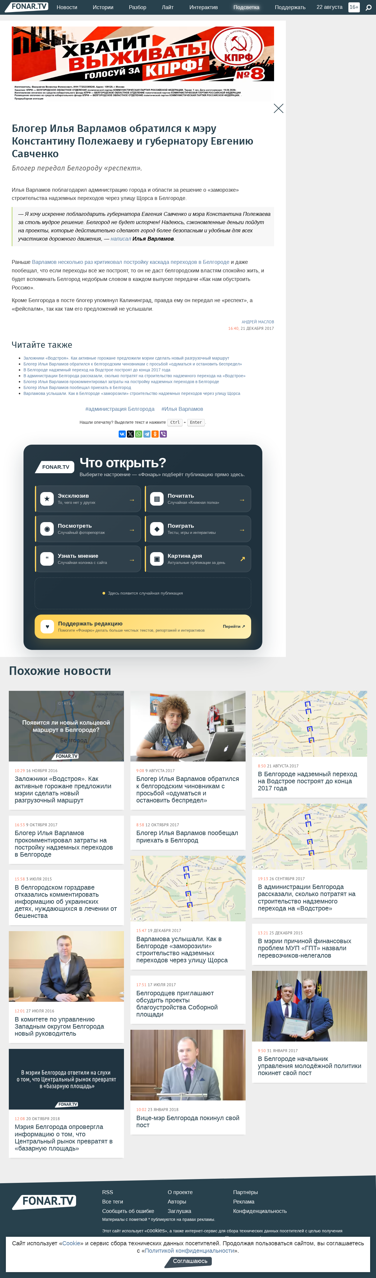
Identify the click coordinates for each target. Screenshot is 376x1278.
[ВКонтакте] (122, 434)
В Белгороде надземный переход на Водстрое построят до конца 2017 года (97, 370)
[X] (130, 434)
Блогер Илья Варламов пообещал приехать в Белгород (77, 387)
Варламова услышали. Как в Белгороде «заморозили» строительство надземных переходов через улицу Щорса (132, 393)
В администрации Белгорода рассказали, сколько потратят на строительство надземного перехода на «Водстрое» (135, 376)
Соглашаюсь (190, 1261)
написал (121, 238)
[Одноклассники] (155, 434)
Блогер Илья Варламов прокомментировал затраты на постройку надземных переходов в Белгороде (121, 382)
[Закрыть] (278, 108)
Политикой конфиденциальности (189, 1250)
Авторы (177, 1201)
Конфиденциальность (260, 1211)
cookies (156, 1230)
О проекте (180, 1192)
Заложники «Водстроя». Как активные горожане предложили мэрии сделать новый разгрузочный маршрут (126, 358)
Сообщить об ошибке (128, 1211)
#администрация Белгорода (120, 409)
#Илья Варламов (182, 409)
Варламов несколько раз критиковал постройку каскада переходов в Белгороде (131, 262)
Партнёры (245, 1192)
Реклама (243, 1201)
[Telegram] (146, 434)
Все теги (112, 1201)
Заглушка (179, 1211)
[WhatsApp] (138, 434)
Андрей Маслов (258, 322)
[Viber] (163, 434)
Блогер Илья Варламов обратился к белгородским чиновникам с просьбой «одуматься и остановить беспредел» (133, 364)
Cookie (71, 1243)
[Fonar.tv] (26, 7)
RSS (107, 1192)
